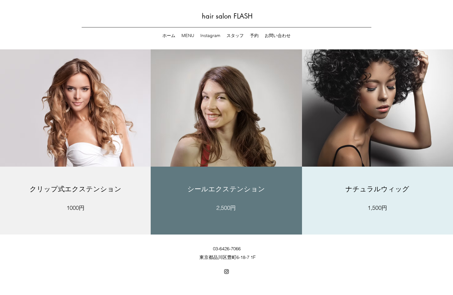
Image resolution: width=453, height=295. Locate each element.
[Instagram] (226, 271)
